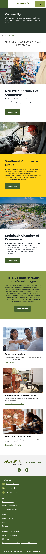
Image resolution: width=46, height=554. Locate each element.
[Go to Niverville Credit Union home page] (22, 4)
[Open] (4, 4)
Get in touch (10, 363)
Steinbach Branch (12, 492)
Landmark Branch (12, 488)
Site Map (5, 539)
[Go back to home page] (23, 462)
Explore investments (13, 445)
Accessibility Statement (11, 531)
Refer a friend (22, 309)
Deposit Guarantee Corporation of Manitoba (19, 543)
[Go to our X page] (19, 470)
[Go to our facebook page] (26, 470)
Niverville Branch (12, 484)
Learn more (11, 112)
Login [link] (40, 4)
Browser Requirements (11, 535)
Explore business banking (15, 404)
